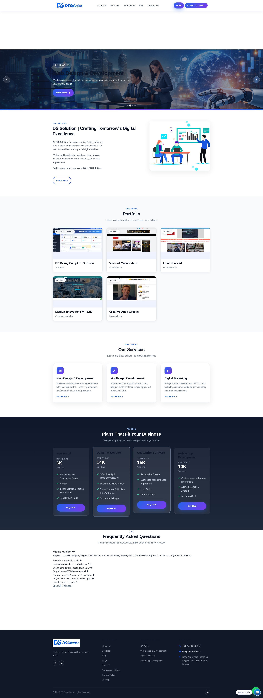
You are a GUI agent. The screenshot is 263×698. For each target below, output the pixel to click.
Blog (141, 5)
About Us (101, 5)
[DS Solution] (69, 5)
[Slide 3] (132, 105)
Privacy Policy (108, 675)
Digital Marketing (147, 655)
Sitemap (105, 680)
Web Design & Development (153, 651)
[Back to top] (207, 692)
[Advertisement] (82, 30)
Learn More (62, 180)
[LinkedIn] (61, 663)
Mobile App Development (151, 660)
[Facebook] (55, 663)
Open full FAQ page (62, 586)
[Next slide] (256, 79)
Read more (61, 92)
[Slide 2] (130, 105)
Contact (105, 665)
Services (114, 5)
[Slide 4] (135, 105)
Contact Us (153, 5)
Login (178, 5)
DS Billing (144, 646)
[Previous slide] (6, 79)
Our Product (129, 5)
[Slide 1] (127, 105)
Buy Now (70, 508)
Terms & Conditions (111, 670)
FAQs (104, 660)
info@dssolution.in (191, 651)
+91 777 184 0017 (191, 646)
